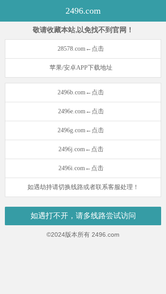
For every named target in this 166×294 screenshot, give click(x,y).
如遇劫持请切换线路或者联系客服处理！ (83, 187)
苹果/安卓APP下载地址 (81, 67)
